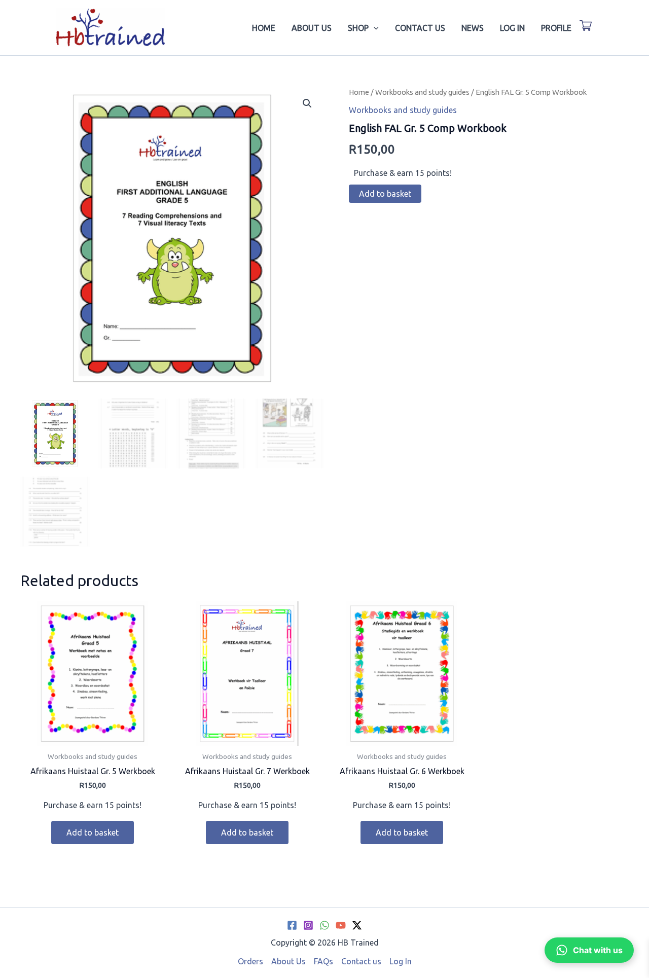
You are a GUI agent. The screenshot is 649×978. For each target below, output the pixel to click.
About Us (312, 27)
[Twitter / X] (357, 925)
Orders (250, 961)
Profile (556, 27)
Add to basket (385, 193)
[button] (374, 28)
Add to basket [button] (92, 832)
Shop (358, 27)
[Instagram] (308, 925)
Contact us (420, 27)
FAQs (323, 961)
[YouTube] (341, 925)
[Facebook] (292, 925)
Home (263, 27)
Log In (512, 27)
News (472, 27)
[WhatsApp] (324, 925)
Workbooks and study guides (422, 92)
